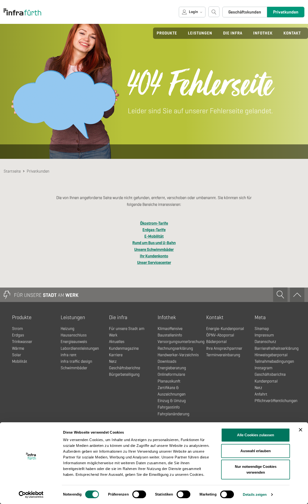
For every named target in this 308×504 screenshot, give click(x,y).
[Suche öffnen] (213, 12)
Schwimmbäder (74, 367)
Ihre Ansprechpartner (224, 348)
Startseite (12, 171)
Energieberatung (172, 367)
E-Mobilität (154, 236)
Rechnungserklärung (175, 348)
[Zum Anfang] (297, 295)
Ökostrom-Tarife (154, 223)
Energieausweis (74, 341)
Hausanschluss (74, 335)
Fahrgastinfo (169, 407)
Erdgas (18, 335)
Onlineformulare (171, 374)
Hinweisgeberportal (271, 354)
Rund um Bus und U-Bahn (154, 242)
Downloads (167, 361)
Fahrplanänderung (173, 414)
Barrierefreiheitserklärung (277, 348)
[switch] (139, 494)
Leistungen (200, 33)
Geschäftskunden (244, 12)
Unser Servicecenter (154, 262)
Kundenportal (266, 381)
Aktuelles (116, 341)
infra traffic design (76, 361)
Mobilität (19, 361)
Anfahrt (261, 394)
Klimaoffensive (170, 328)
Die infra (232, 33)
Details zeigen (255, 494)
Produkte (167, 33)
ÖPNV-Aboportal (220, 335)
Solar (16, 354)
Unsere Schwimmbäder (154, 249)
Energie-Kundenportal (225, 328)
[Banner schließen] (300, 429)
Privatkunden (285, 12)
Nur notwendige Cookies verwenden (255, 469)
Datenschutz (265, 341)
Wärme (18, 348)
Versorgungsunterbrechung (181, 341)
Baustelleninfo (170, 335)
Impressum (264, 335)
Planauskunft (169, 381)
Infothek (263, 33)
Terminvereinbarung (223, 354)
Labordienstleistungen (80, 348)
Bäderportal (216, 341)
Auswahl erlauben (255, 451)
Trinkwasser (22, 341)
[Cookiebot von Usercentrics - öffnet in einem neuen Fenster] (31, 494)
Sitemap (262, 328)
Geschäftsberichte (124, 367)
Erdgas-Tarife (154, 229)
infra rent (69, 354)
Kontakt (292, 33)
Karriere (115, 354)
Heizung (67, 328)
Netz (113, 361)
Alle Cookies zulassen (255, 435)
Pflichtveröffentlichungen (276, 400)
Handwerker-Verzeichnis (178, 354)
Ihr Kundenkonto (154, 256)
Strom (17, 328)
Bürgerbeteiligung (124, 374)
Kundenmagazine (124, 348)
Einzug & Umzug (172, 400)
